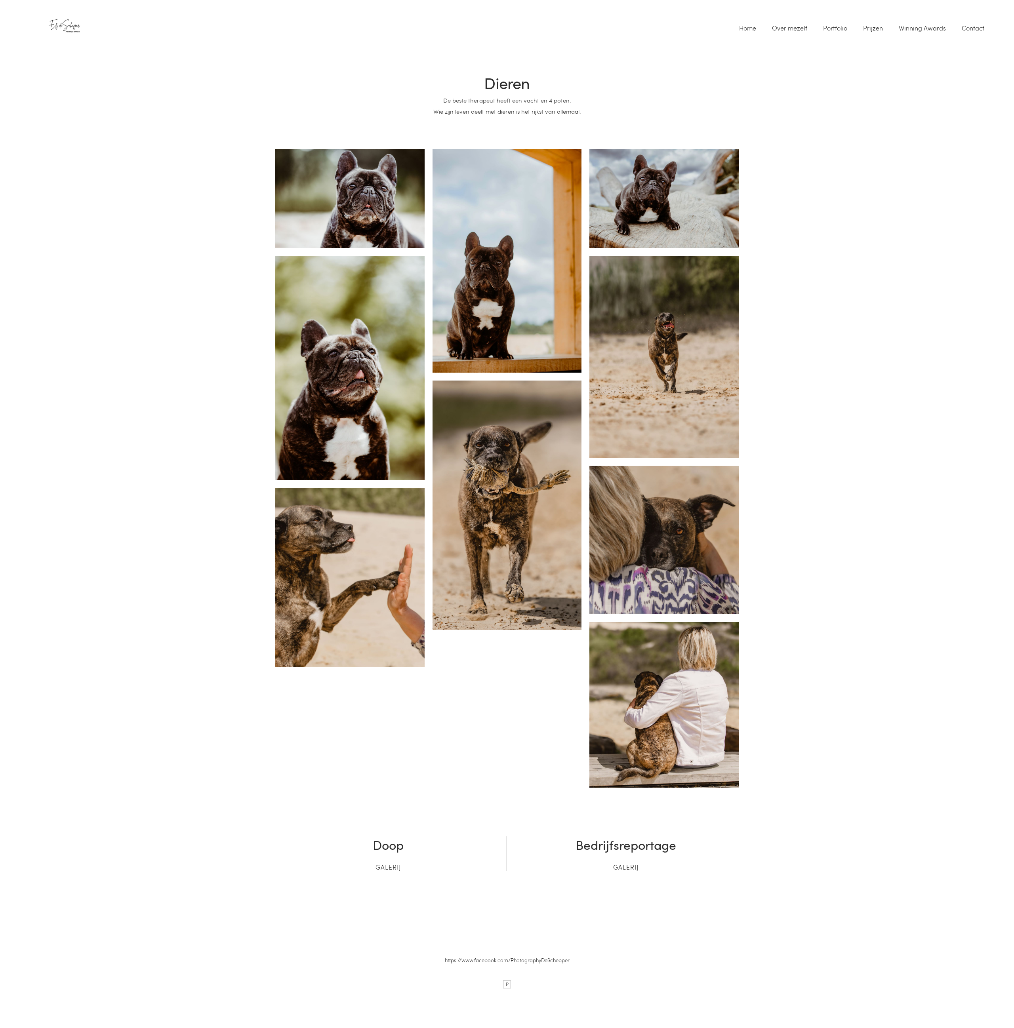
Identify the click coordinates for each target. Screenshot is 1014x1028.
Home (747, 28)
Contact (973, 28)
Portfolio (835, 28)
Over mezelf (789, 28)
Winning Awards (922, 28)
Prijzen (873, 28)
